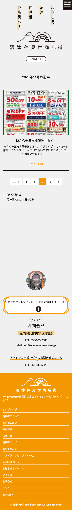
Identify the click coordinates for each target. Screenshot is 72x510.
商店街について (11, 416)
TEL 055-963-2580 (36, 340)
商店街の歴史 (10, 423)
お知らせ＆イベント (13, 468)
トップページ (10, 409)
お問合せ (7, 481)
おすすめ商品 (10, 449)
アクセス (7, 475)
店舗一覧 (7, 436)
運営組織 (7, 429)
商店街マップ (10, 442)
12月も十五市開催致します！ (36, 140)
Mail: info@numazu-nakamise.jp (36, 345)
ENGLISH (8, 494)
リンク (6, 488)
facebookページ (11, 462)
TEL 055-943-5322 (36, 365)
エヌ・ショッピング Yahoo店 (18, 455)
